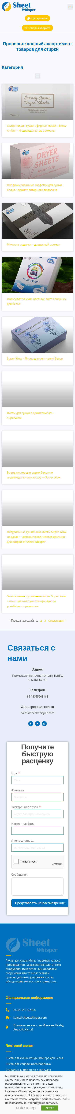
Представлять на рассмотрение (40, 903)
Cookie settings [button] (26, 1108)
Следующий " (57, 621)
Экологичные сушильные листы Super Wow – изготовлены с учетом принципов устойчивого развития (36, 601)
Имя (14, 773)
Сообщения (19, 874)
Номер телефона (22, 824)
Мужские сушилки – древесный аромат (33, 244)
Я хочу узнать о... (22, 841)
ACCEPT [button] (50, 1107)
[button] (70, 7)
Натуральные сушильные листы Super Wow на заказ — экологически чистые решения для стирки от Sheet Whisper (36, 537)
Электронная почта (24, 807)
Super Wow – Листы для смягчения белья (35, 358)
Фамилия (17, 790)
